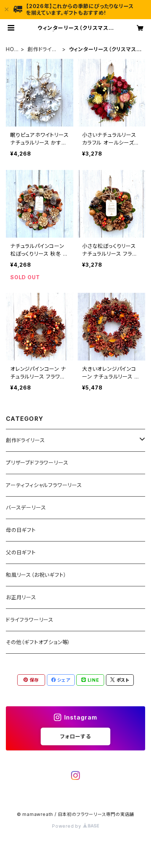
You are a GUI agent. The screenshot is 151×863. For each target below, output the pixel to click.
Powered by (67, 826)
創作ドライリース (41, 49)
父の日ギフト (21, 552)
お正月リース (21, 597)
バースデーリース (26, 507)
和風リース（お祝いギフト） (36, 575)
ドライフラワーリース (30, 620)
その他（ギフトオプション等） (38, 642)
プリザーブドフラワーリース (37, 462)
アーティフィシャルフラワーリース (44, 485)
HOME (12, 49)
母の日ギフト (21, 530)
